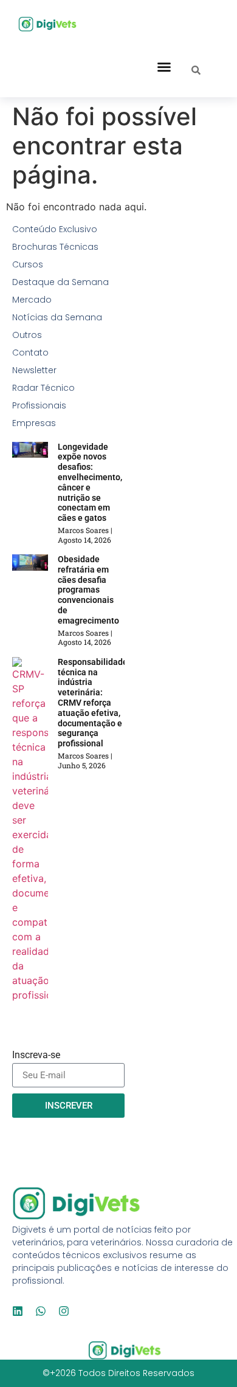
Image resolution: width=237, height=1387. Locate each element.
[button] (164, 67)
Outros (27, 335)
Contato (30, 352)
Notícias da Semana (57, 317)
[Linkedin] (17, 1311)
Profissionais (39, 405)
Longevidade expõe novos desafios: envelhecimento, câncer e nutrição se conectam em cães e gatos (90, 482)
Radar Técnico (43, 388)
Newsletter (34, 370)
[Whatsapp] (40, 1311)
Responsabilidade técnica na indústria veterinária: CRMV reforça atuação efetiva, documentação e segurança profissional (93, 702)
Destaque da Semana (60, 282)
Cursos (27, 264)
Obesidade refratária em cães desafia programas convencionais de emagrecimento (88, 589)
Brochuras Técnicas (55, 247)
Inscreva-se (36, 1055)
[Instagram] (63, 1311)
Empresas (34, 423)
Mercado (32, 300)
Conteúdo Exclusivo (54, 229)
